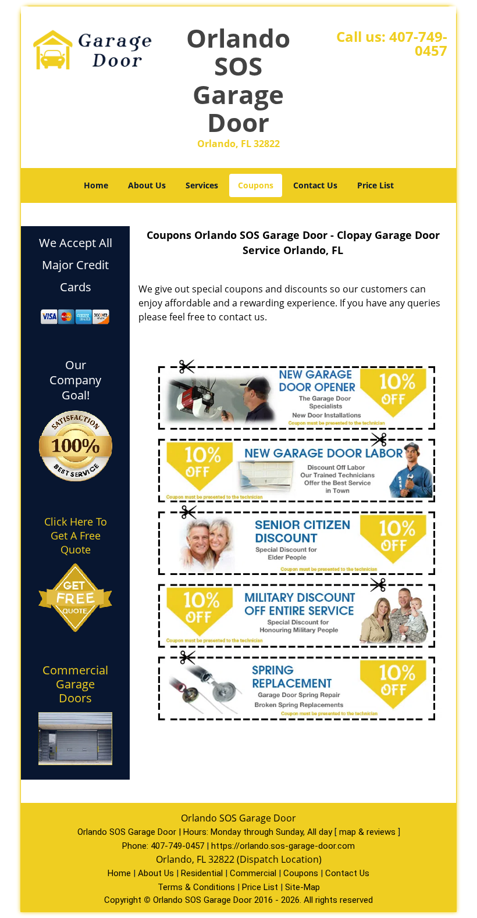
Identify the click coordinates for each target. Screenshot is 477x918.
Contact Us (315, 185)
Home (96, 185)
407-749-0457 (418, 43)
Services (202, 185)
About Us (147, 185)
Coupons (255, 185)
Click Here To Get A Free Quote (75, 535)
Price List (375, 185)
